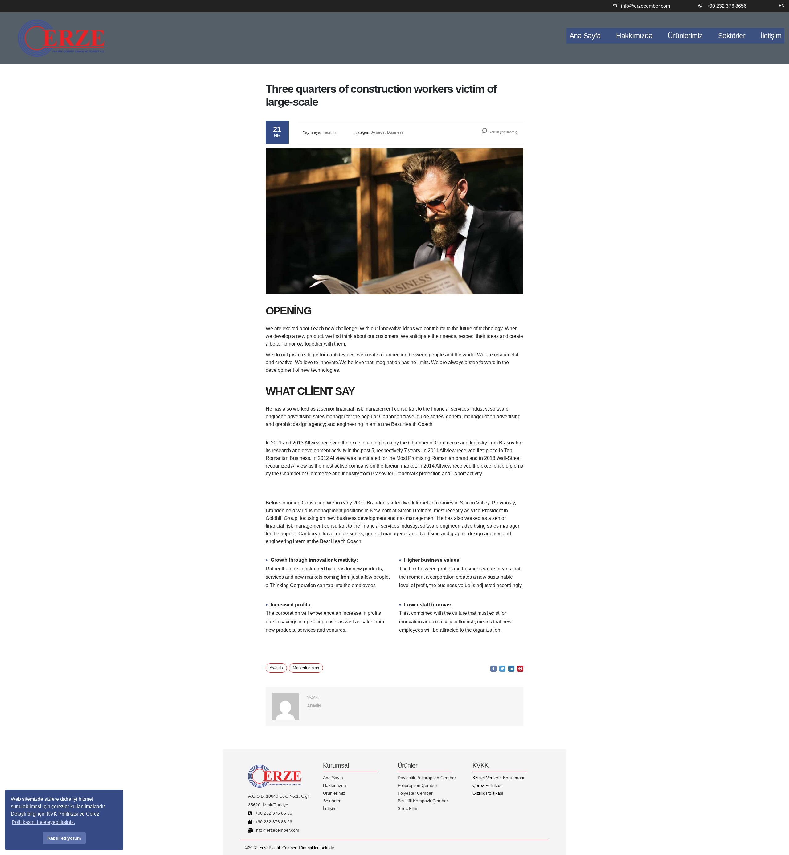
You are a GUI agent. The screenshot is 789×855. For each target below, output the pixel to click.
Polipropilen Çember (417, 785)
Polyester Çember (415, 793)
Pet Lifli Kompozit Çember (423, 800)
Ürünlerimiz (685, 36)
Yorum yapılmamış (503, 132)
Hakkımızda (634, 36)
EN (781, 5)
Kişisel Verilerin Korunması (498, 777)
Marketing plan (306, 668)
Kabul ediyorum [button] (64, 838)
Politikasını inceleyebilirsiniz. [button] (43, 822)
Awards (276, 668)
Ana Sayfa (585, 36)
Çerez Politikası (487, 785)
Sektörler (732, 36)
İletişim (771, 36)
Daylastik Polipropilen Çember (427, 777)
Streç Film (407, 808)
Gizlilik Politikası (487, 793)
